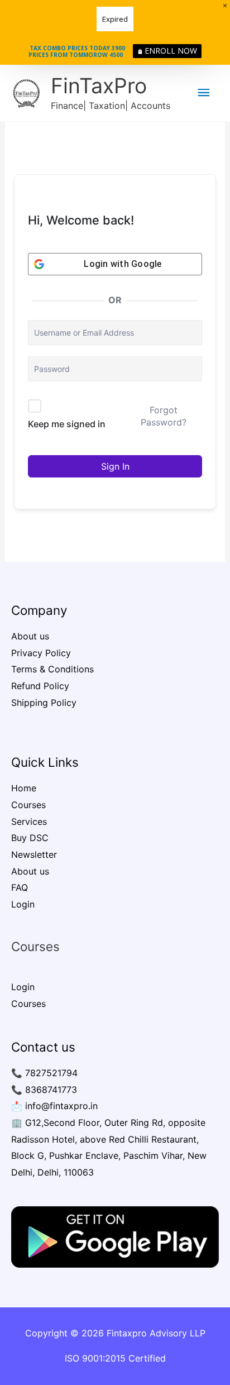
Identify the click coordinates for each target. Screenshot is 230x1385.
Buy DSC (30, 837)
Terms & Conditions (52, 669)
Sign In (115, 466)
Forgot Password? (163, 416)
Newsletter (34, 854)
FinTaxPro (99, 85)
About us (30, 636)
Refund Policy (40, 685)
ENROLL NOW (171, 50)
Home (23, 788)
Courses (28, 804)
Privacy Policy (41, 652)
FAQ (19, 887)
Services (29, 821)
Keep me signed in (67, 423)
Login (23, 904)
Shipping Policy (43, 702)
